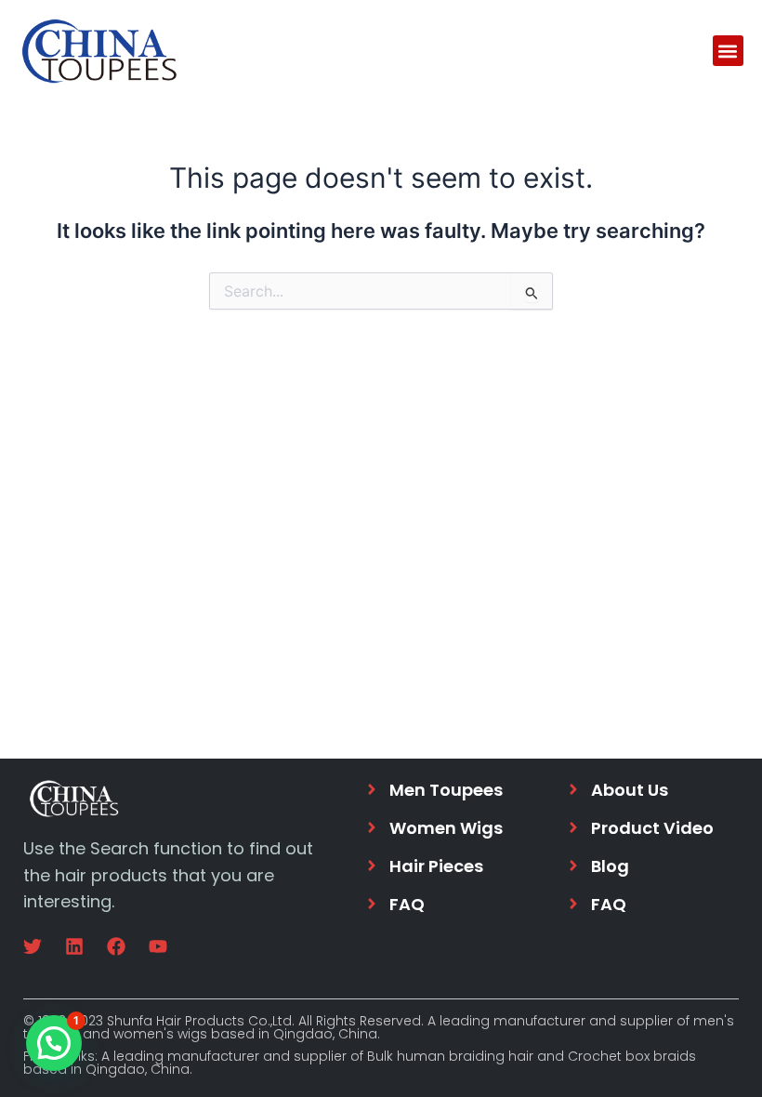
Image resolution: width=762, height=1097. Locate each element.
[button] (728, 50)
